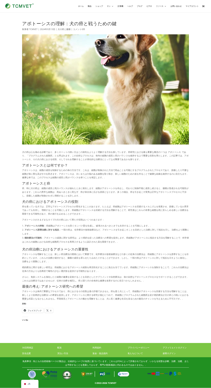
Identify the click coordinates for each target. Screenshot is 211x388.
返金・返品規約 (100, 353)
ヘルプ (130, 6)
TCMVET (33, 29)
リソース (159, 6)
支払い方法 (62, 353)
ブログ (139, 6)
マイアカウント (192, 6)
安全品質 (26, 353)
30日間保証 (27, 347)
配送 (59, 347)
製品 (89, 6)
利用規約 (97, 347)
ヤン (109, 6)
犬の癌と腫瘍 (64, 29)
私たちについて (135, 353)
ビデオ (149, 6)
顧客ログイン (169, 353)
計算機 (120, 6)
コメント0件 (79, 29)
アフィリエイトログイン (175, 347)
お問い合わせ (176, 6)
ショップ (99, 6)
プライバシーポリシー (138, 347)
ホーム (81, 6)
